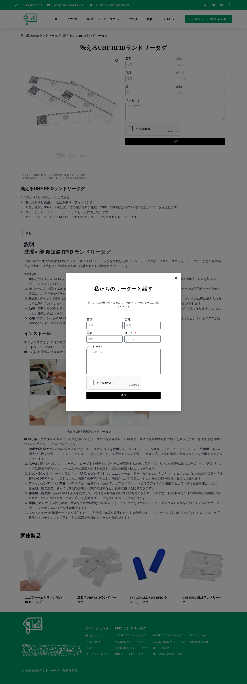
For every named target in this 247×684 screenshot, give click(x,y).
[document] (123, 342)
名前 (89, 319)
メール (129, 333)
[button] (176, 278)
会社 (127, 319)
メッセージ (94, 346)
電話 (89, 333)
